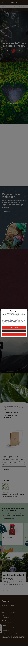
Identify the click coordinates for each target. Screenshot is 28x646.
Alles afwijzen (14, 334)
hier (12, 321)
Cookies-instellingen (14, 327)
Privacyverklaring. (17, 323)
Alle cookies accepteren (14, 330)
